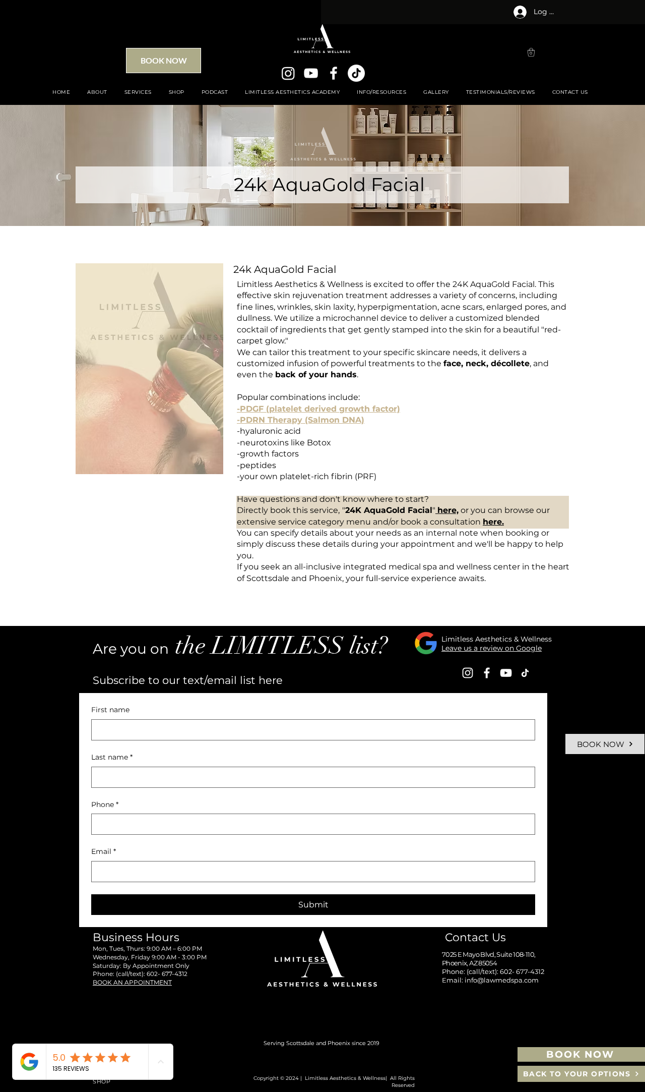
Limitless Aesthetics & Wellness (496, 639)
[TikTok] (356, 73)
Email (103, 851)
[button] (531, 52)
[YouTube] (310, 73)
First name (110, 709)
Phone (104, 804)
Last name (112, 757)
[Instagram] (288, 73)
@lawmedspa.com (508, 980)
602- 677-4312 (167, 974)
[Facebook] (333, 73)
